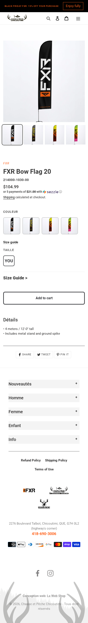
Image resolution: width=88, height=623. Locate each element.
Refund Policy (31, 460)
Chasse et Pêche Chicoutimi (41, 604)
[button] (32, 192)
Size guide (10, 242)
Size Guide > (15, 277)
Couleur (10, 211)
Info (12, 439)
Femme (16, 411)
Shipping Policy (56, 460)
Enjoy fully (73, 6)
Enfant (15, 425)
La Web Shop (56, 596)
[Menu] (78, 18)
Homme (16, 397)
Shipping (9, 197)
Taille (8, 250)
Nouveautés (20, 384)
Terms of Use (44, 469)
